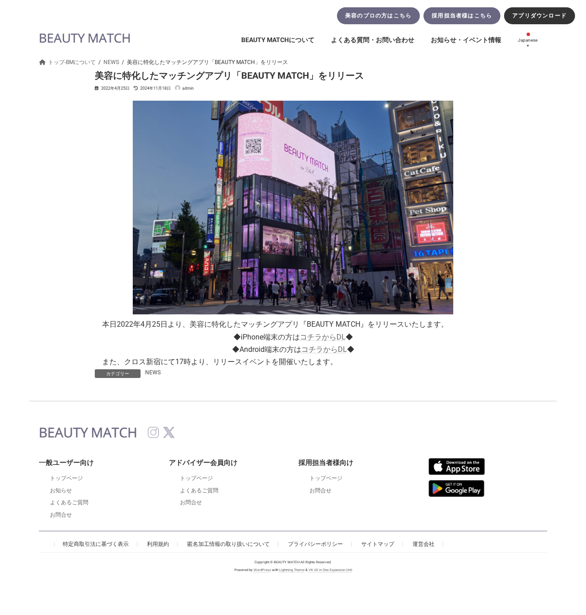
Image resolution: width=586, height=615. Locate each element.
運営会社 (423, 543)
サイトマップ (377, 543)
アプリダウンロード (539, 15)
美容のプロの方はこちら (378, 15)
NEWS (153, 372)
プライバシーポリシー (315, 543)
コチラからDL (323, 337)
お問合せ (61, 515)
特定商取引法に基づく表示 (96, 543)
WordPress (262, 570)
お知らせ (61, 490)
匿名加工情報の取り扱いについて (228, 543)
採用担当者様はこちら (462, 15)
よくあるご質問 (69, 502)
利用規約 (158, 543)
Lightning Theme (291, 570)
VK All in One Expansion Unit (330, 570)
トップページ (66, 478)
